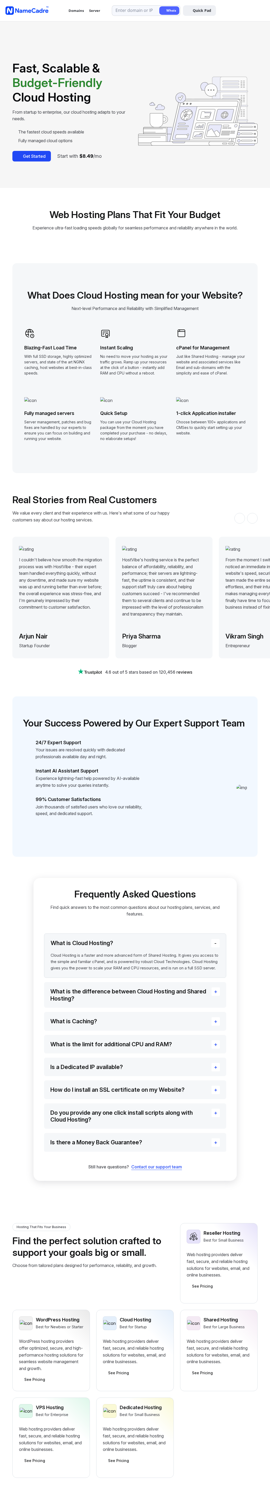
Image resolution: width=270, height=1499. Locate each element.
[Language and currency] (235, 11)
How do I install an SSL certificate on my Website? (117, 1089)
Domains (76, 10)
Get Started (34, 156)
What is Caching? (73, 1021)
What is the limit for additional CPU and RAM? (111, 1044)
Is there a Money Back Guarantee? (96, 1142)
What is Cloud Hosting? (82, 943)
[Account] (260, 11)
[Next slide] (252, 518)
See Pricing (202, 1286)
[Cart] (247, 11)
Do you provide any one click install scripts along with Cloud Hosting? (121, 1116)
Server (94, 10)
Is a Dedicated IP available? (86, 1066)
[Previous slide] (239, 518)
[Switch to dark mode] (223, 11)
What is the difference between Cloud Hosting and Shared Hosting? (128, 995)
